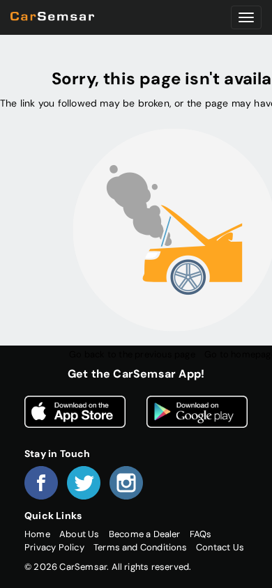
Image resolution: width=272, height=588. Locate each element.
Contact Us (220, 547)
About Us (79, 534)
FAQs (201, 534)
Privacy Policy (54, 547)
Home (37, 534)
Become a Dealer (145, 534)
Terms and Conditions (140, 547)
